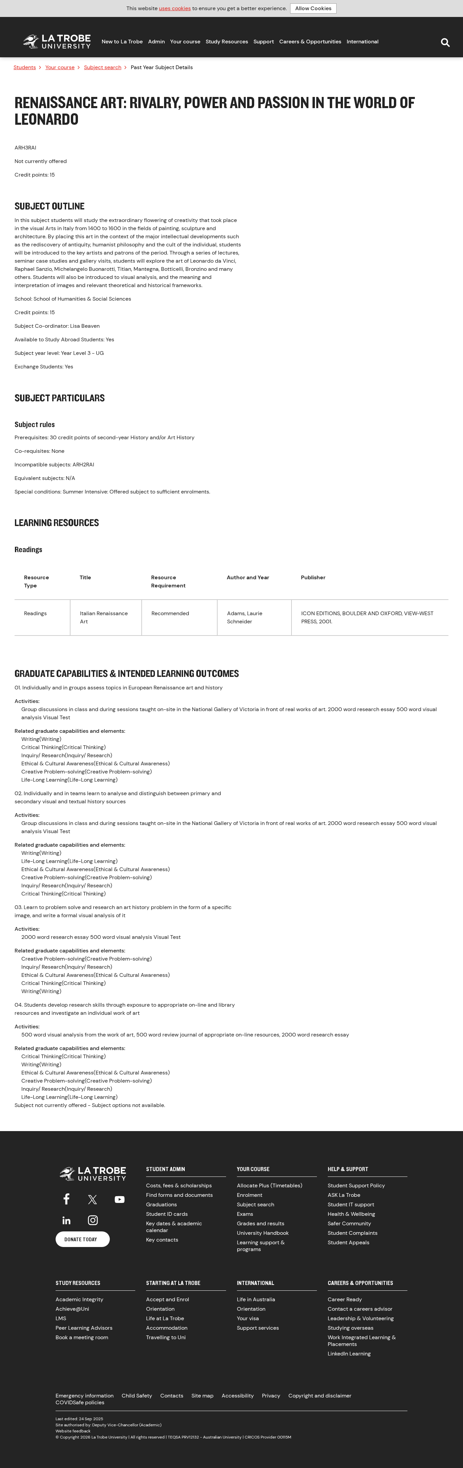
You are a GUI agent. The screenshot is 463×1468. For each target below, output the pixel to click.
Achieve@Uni (72, 1308)
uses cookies (175, 8)
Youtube (119, 1198)
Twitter (93, 1198)
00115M (284, 1437)
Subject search (102, 67)
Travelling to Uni (166, 1337)
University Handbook (263, 1232)
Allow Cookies (313, 8)
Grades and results (260, 1223)
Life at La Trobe (165, 1318)
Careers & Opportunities (310, 41)
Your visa (248, 1318)
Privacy (271, 1395)
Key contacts (162, 1239)
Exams (245, 1214)
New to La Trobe (122, 41)
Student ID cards (167, 1214)
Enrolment (249, 1195)
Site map (203, 1395)
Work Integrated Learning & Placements (362, 1341)
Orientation (160, 1308)
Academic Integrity (79, 1299)
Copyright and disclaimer (319, 1395)
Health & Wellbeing (351, 1214)
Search (445, 42)
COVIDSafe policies (80, 1402)
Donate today (80, 1239)
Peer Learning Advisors (84, 1327)
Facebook (66, 1198)
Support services (258, 1327)
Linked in (66, 1220)
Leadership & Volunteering (361, 1318)
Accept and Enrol (167, 1299)
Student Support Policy (356, 1185)
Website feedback (73, 1431)
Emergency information (85, 1395)
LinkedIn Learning (349, 1353)
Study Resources (227, 41)
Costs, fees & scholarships (179, 1185)
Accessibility (238, 1395)
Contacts (171, 1395)
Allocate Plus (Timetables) (269, 1185)
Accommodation (166, 1327)
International (363, 41)
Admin (156, 41)
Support (264, 41)
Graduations (161, 1204)
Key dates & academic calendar (174, 1227)
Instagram (93, 1220)
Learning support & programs (261, 1246)
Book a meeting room (82, 1337)
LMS (61, 1318)
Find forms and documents (179, 1195)
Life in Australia (256, 1299)
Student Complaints (353, 1232)
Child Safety (137, 1395)
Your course (185, 41)
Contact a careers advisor (360, 1308)
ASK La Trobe (344, 1195)
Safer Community (349, 1223)
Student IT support (351, 1204)
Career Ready (345, 1299)
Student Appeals (348, 1242)
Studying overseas (351, 1327)
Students (25, 67)
